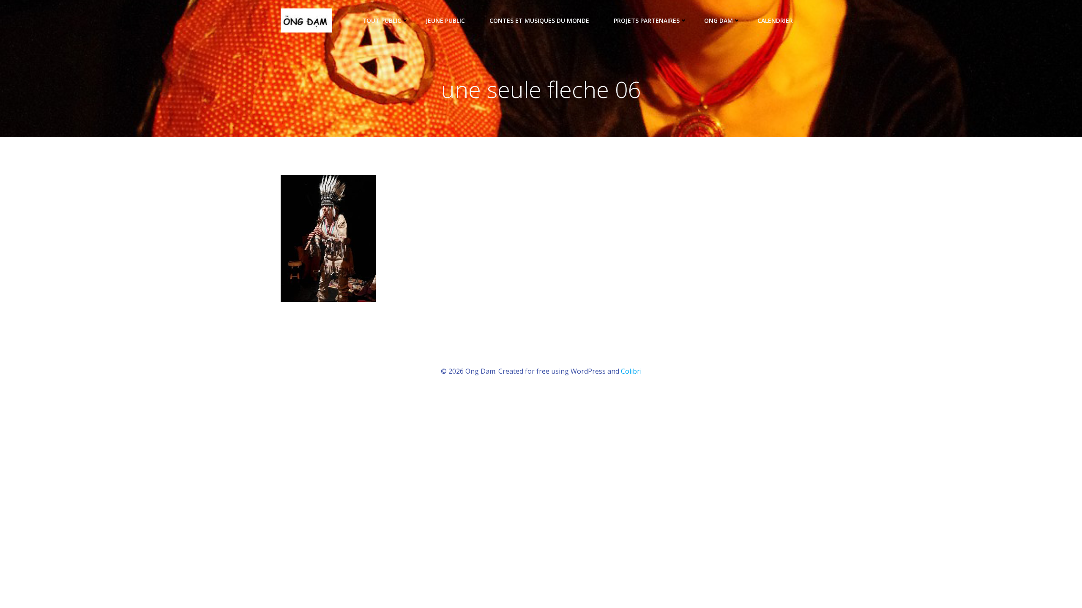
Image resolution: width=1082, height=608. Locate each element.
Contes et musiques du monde (539, 20)
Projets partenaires (647, 20)
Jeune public (445, 20)
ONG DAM (718, 20)
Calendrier (775, 20)
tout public (381, 20)
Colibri (631, 371)
